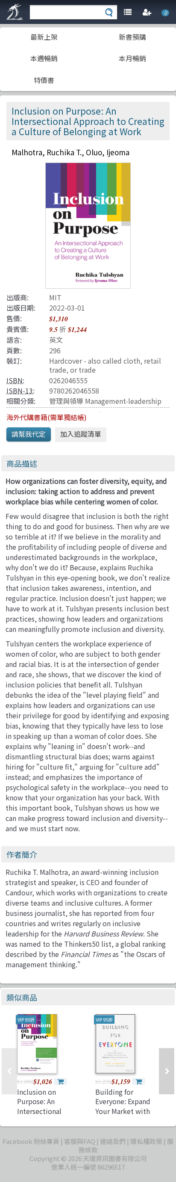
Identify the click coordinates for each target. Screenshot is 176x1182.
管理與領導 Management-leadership (105, 401)
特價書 (44, 80)
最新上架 (44, 37)
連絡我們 (113, 1141)
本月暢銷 (132, 58)
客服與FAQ (79, 1141)
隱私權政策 (146, 1141)
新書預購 (132, 37)
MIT (55, 297)
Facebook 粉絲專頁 (31, 1141)
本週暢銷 (44, 58)
